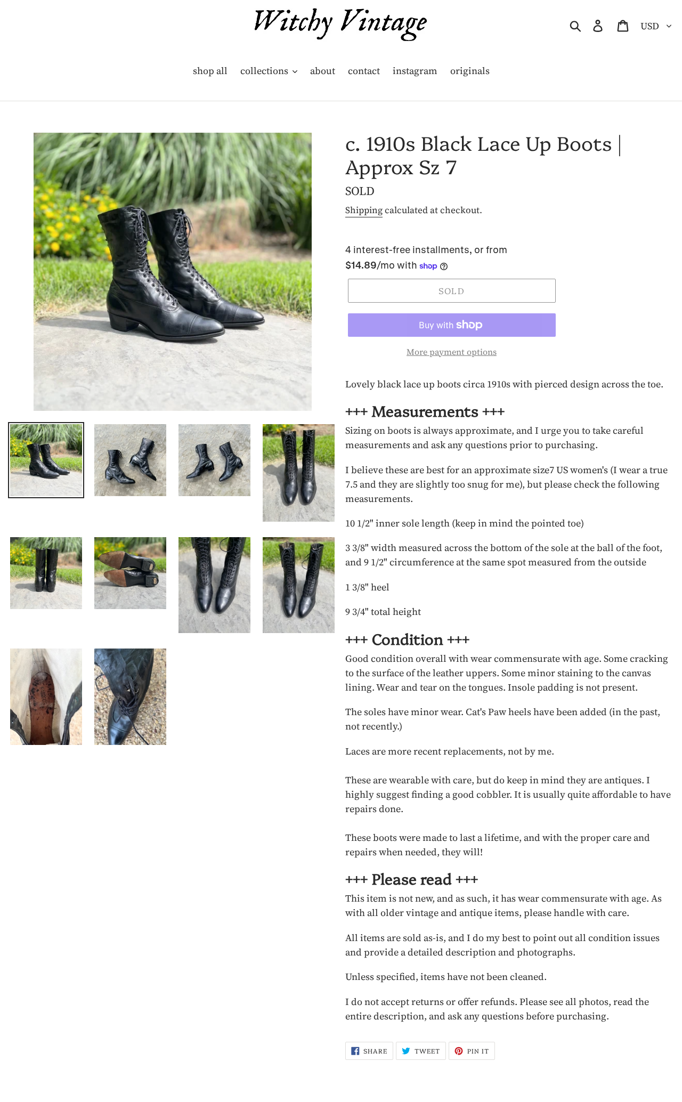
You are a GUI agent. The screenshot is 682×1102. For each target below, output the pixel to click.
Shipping (364, 210)
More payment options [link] (452, 352)
